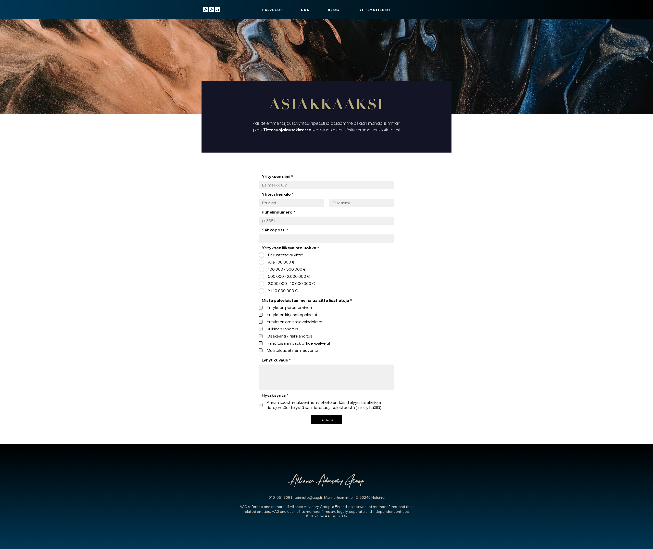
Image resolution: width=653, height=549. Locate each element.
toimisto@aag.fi (308, 497)
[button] (272, 10)
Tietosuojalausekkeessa (287, 130)
